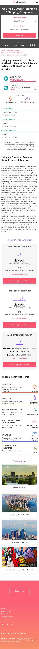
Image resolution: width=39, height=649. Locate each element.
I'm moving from (19, 18)
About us (3, 606)
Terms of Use (5, 619)
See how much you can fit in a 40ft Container (19, 313)
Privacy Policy (5, 614)
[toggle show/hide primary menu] (37, 2)
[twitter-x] (7, 624)
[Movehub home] (19, 2)
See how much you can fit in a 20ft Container (19, 269)
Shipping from (15, 77)
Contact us (4, 608)
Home (3, 50)
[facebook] (2, 624)
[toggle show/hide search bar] (2, 2)
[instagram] (13, 624)
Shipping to (20, 86)
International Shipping (13, 50)
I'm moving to (19, 26)
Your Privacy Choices (7, 616)
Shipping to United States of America (12, 53)
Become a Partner (6, 611)
